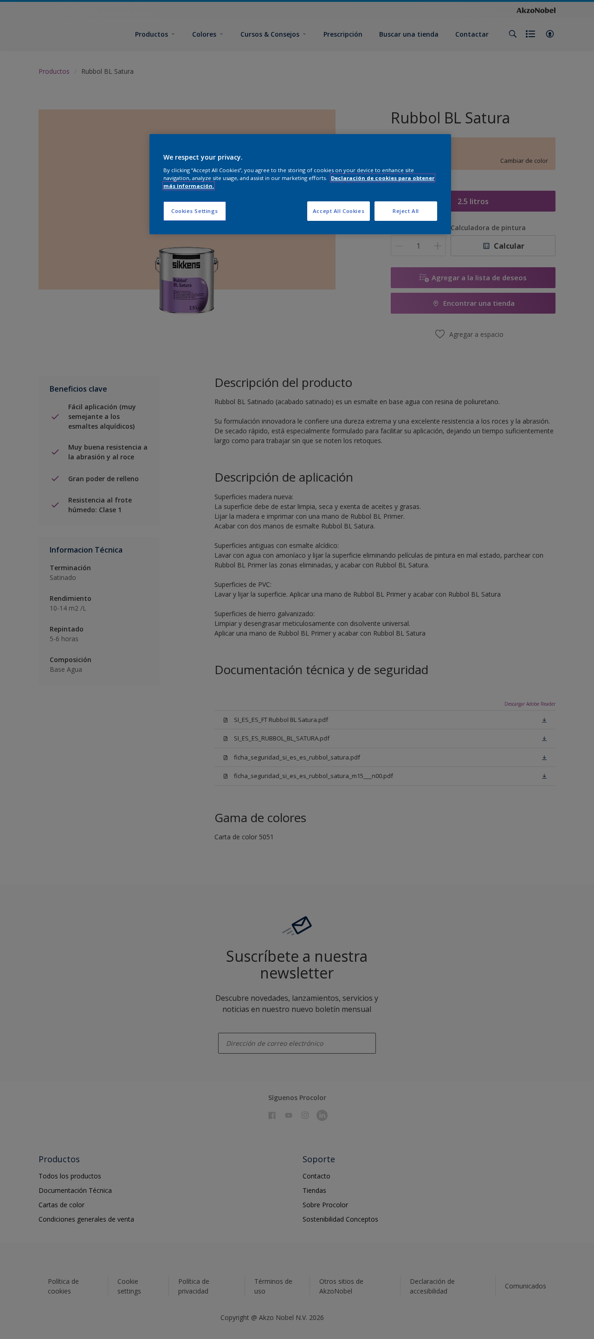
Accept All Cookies (338, 210)
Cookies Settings (194, 210)
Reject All (406, 210)
